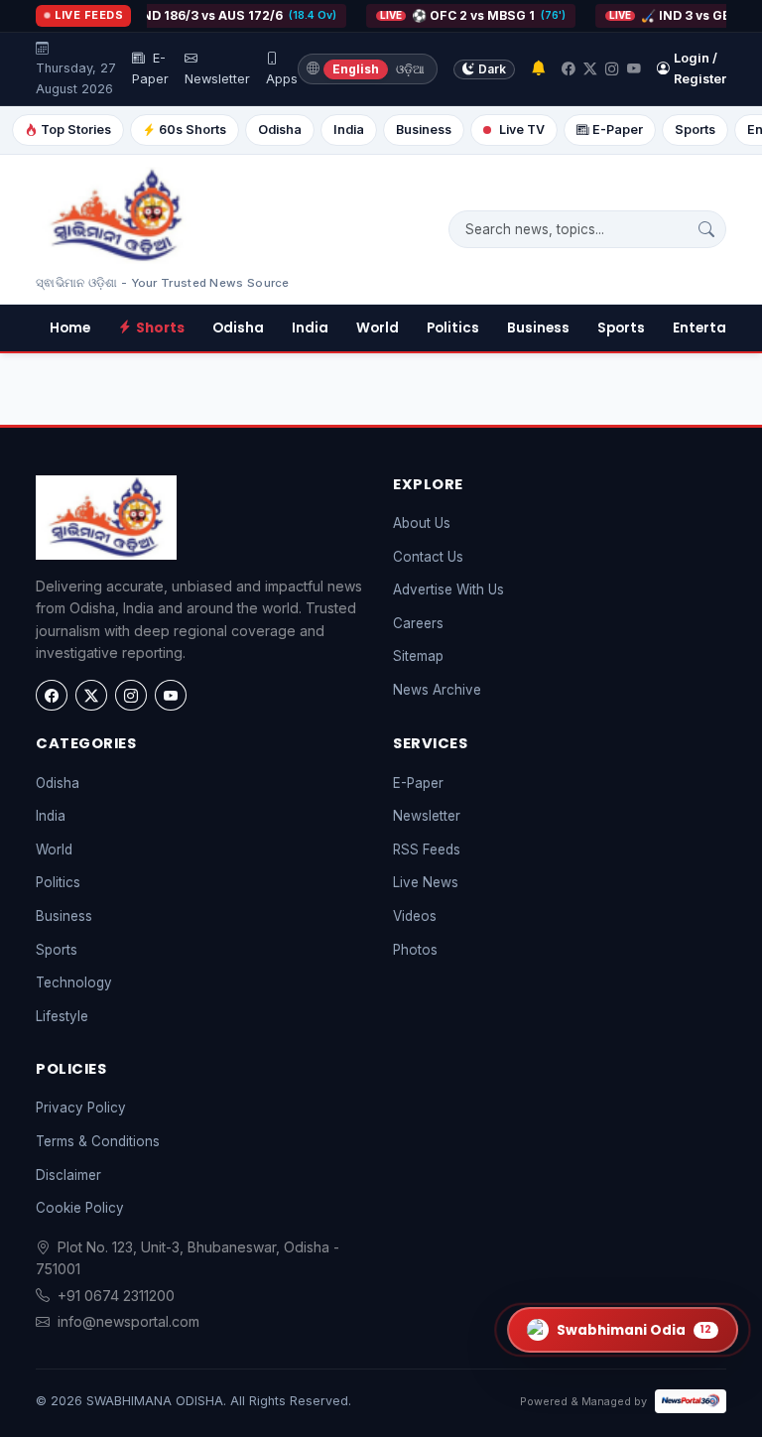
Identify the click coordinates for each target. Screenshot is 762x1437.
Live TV (522, 129)
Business (423, 129)
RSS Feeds (426, 849)
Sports (695, 129)
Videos (415, 916)
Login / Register (700, 68)
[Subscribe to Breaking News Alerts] (538, 69)
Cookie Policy (80, 1208)
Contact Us (428, 557)
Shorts (160, 328)
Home (70, 328)
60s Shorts (192, 129)
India (348, 129)
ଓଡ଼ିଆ (410, 69)
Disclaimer (68, 1175)
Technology (74, 982)
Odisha (280, 129)
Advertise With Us (448, 589)
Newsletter (217, 78)
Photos (415, 950)
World (377, 328)
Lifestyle (62, 1016)
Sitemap (418, 656)
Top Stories (76, 129)
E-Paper (150, 68)
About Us (421, 523)
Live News (425, 882)
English (355, 69)
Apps (282, 78)
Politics (453, 328)
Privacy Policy (81, 1107)
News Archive (437, 690)
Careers (418, 623)
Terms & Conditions (98, 1141)
